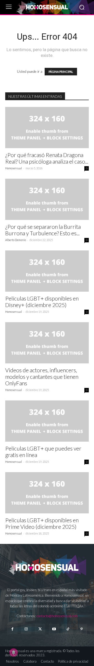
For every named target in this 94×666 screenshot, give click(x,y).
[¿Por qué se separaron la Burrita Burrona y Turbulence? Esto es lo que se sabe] (47, 199)
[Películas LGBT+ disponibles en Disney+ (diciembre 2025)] (47, 271)
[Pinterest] (82, 629)
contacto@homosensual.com (57, 616)
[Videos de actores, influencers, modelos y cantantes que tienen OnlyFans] (47, 342)
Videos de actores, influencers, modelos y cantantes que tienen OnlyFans (41, 376)
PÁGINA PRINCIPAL (61, 71)
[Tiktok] (68, 629)
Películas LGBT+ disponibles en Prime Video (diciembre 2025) (42, 523)
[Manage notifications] (13, 652)
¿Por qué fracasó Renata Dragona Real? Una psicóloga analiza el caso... (46, 158)
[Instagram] (26, 629)
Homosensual (13, 168)
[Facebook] (12, 629)
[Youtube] (54, 629)
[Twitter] (40, 629)
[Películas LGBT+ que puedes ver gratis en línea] (47, 421)
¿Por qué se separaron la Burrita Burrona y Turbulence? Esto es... (43, 229)
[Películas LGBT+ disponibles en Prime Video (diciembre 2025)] (47, 492)
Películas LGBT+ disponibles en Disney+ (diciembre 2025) (42, 301)
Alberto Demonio (15, 240)
